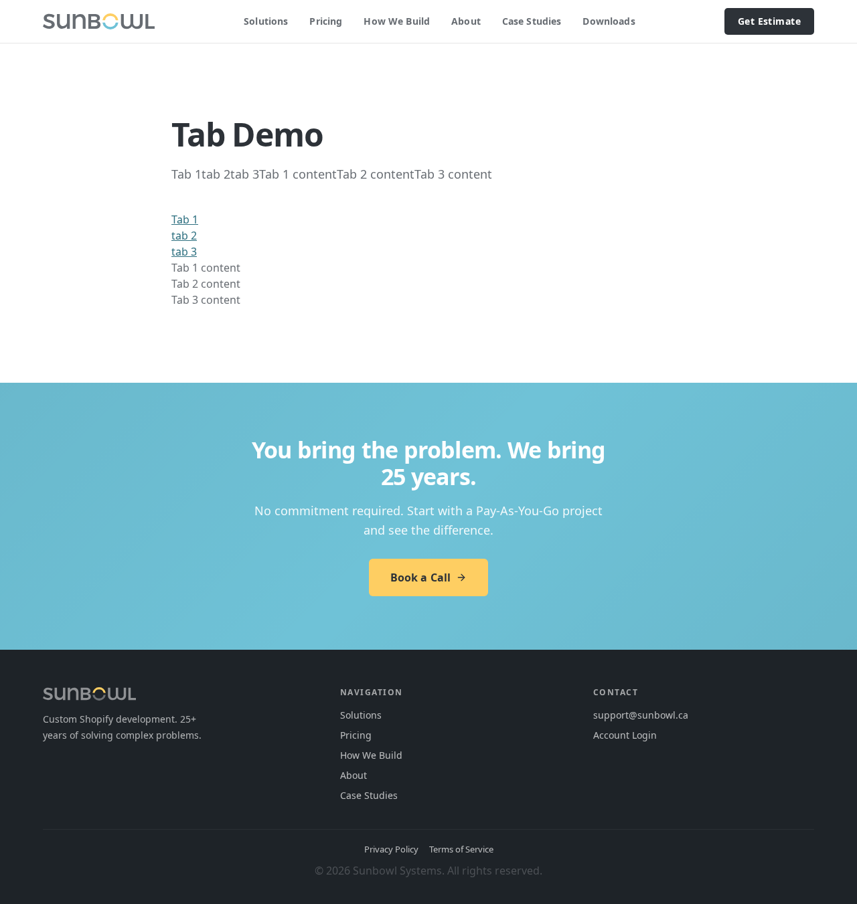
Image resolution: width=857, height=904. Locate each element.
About (466, 21)
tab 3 (184, 251)
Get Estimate (769, 21)
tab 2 (184, 235)
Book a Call (420, 577)
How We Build (397, 21)
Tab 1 (184, 219)
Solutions (266, 21)
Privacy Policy (391, 849)
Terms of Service (461, 849)
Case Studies (532, 21)
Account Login (625, 735)
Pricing (325, 21)
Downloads (608, 21)
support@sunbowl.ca (640, 715)
